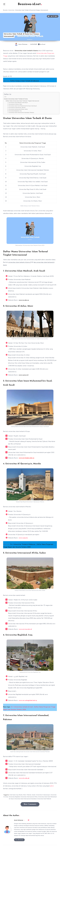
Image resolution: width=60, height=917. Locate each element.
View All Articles (19, 839)
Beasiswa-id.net (29, 4)
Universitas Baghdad (14, 797)
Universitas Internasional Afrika (29, 797)
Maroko (21, 795)
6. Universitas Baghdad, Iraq (15, 110)
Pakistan (29, 795)
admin (52, 786)
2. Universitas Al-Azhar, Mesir (15, 104)
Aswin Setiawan (18, 820)
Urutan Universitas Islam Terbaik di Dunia (16, 99)
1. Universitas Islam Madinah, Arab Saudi (18, 102)
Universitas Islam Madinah (44, 799)
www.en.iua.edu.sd (25, 629)
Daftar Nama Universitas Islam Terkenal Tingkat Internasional (22, 101)
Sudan (33, 795)
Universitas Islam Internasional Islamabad (25, 799)
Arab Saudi (12, 795)
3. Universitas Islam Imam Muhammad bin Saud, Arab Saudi (22, 106)
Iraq (17, 795)
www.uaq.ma (23, 538)
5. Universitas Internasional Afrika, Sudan (18, 109)
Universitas (11, 10)
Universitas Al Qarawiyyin (43, 795)
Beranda (5, 10)
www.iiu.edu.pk (24, 778)
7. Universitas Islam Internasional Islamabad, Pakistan (21, 112)
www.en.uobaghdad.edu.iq (28, 700)
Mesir (24, 795)
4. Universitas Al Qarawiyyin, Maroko (16, 107)
